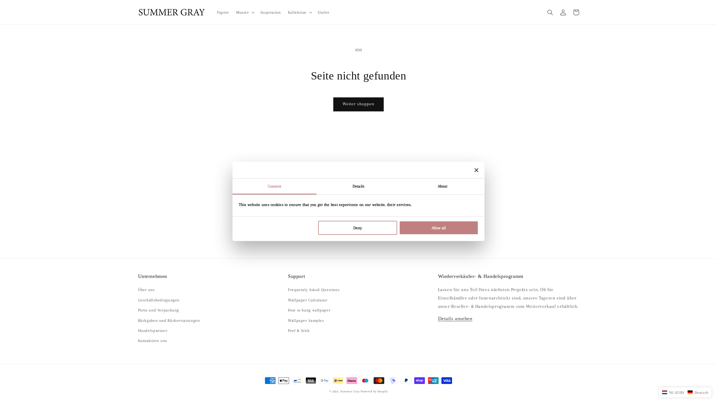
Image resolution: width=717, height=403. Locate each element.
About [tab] (443, 186)
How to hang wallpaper (309, 310)
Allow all (439, 228)
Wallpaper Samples (306, 320)
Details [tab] (358, 186)
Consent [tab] (274, 186)
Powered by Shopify (374, 391)
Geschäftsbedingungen (159, 300)
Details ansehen (455, 318)
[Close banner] (476, 170)
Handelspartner (152, 330)
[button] (550, 12)
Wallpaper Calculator (307, 300)
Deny (357, 228)
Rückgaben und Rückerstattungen (169, 320)
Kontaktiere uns (152, 340)
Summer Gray (350, 391)
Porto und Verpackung (158, 310)
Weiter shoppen (358, 103)
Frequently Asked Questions (313, 289)
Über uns (146, 289)
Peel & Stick (299, 330)
